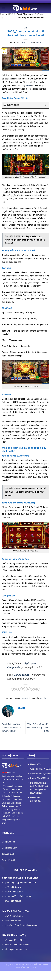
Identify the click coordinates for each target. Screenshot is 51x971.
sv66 (7, 920)
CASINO (25, 28)
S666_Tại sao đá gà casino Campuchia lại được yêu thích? (11, 727)
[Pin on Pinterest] (32, 689)
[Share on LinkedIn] (37, 689)
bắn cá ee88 (10, 940)
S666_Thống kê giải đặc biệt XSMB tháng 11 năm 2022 (38, 727)
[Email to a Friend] (28, 689)
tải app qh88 (10, 896)
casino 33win (11, 944)
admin (38, 42)
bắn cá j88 (9, 949)
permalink (43, 698)
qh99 (7, 901)
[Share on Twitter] (23, 689)
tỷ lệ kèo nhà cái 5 (13, 925)
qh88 (7, 887)
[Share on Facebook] (18, 689)
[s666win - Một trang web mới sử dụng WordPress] (25, 8)
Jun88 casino (21, 674)
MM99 (8, 891)
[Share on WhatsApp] (14, 689)
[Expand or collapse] (45, 105)
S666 (4, 772)
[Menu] (3, 8)
